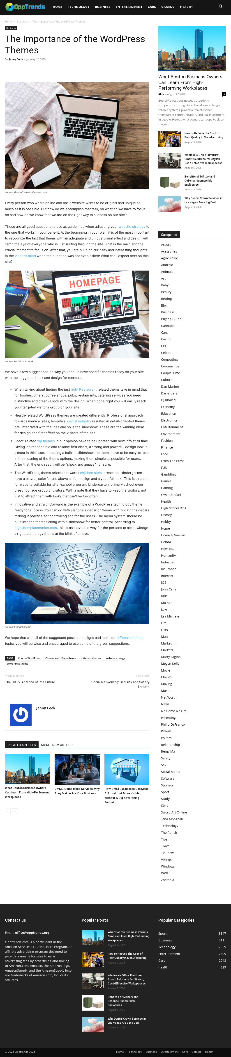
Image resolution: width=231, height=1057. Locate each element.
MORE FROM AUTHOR (57, 745)
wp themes (46, 441)
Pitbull (166, 731)
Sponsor (167, 785)
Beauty (166, 292)
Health (186, 7)
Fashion (167, 440)
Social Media (170, 772)
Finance (167, 447)
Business (102, 7)
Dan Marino (170, 386)
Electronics (169, 420)
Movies (166, 677)
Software (167, 778)
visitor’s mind (25, 256)
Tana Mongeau (172, 819)
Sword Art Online (174, 812)
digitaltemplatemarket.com (35, 528)
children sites (91, 473)
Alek (161, 94)
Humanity (168, 555)
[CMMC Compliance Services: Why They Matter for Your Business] (77, 769)
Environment (170, 434)
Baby (165, 285)
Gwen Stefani (171, 494)
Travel (165, 846)
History (166, 515)
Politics (166, 738)
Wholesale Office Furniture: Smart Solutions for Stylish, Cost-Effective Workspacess (203, 159)
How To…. (168, 549)
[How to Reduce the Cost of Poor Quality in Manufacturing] (169, 139)
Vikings (166, 859)
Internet (167, 576)
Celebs (166, 353)
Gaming (168, 7)
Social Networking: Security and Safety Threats (120, 684)
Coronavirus (170, 366)
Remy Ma (168, 751)
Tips (164, 839)
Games (166, 481)
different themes (130, 638)
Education (168, 413)
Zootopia (167, 880)
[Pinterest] (30, 69)
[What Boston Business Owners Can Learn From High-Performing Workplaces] (27, 769)
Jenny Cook (16, 59)
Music (165, 690)
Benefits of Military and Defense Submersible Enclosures (200, 180)
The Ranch (169, 832)
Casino (166, 339)
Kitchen (167, 603)
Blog (164, 305)
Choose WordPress (29, 658)
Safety (165, 758)
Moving (166, 684)
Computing (169, 359)
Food (164, 454)
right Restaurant (84, 389)
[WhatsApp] (40, 69)
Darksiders (169, 393)
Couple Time (170, 373)
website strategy (132, 226)
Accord (166, 244)
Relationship (170, 745)
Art (163, 278)
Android (167, 265)
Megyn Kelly (170, 663)
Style (164, 805)
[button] (220, 7)
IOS (163, 582)
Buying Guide (171, 319)
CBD (164, 346)
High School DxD (173, 508)
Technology (79, 7)
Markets (167, 650)
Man (164, 636)
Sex (163, 765)
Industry (167, 562)
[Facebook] (9, 69)
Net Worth (169, 697)
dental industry (79, 421)
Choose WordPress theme (60, 658)
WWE (165, 873)
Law (164, 609)
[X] (19, 69)
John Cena (168, 589)
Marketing (168, 643)
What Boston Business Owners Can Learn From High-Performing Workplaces (27, 792)
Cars (152, 7)
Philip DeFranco (173, 724)
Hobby (166, 521)
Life (163, 623)
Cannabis (168, 325)
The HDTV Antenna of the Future (30, 682)
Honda (166, 542)
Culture (166, 380)
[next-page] (15, 811)
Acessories (169, 251)
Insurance (168, 569)
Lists (164, 630)
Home (57, 7)
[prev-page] (8, 811)
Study (165, 799)
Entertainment (129, 7)
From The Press (172, 461)
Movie (165, 670)
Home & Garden (173, 535)
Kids (164, 596)
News (165, 704)
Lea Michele (170, 616)
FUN (164, 467)
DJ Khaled (168, 400)
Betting (166, 298)
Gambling (168, 474)
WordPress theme (17, 663)
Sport (165, 792)
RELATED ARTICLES (22, 745)
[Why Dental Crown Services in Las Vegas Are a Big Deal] (169, 204)
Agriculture (169, 258)
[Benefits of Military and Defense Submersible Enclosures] (169, 182)
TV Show (167, 853)
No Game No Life (174, 711)
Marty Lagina (171, 657)
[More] (51, 69)
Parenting (168, 717)
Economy (168, 407)
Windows (168, 866)
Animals (167, 271)
